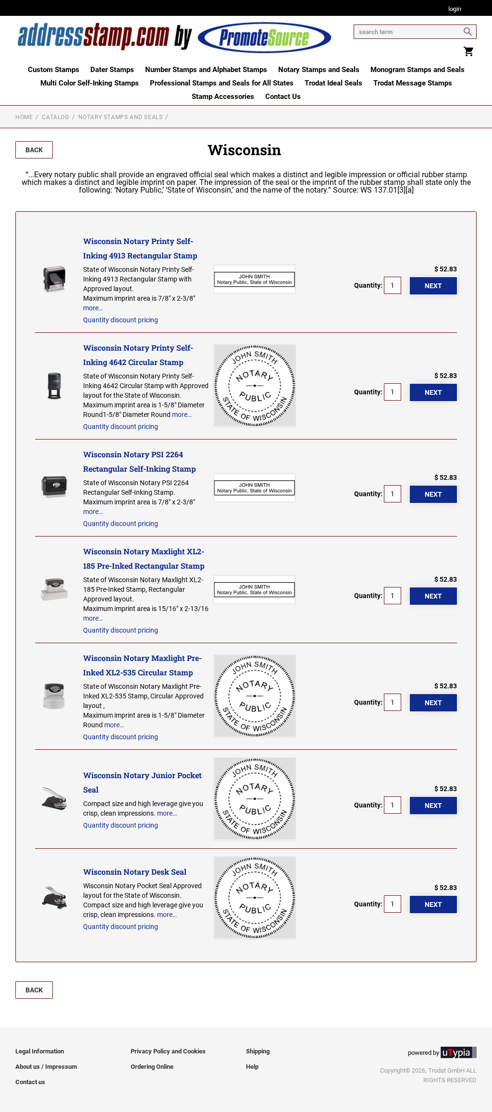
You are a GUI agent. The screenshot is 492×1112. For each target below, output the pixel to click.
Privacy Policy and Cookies (168, 1051)
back (34, 150)
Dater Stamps (112, 69)
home (24, 117)
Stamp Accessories (223, 96)
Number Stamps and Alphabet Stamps (206, 69)
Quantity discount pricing (120, 320)
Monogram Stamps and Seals (417, 69)
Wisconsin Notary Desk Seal (134, 872)
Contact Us (283, 96)
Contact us (30, 1082)
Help (252, 1066)
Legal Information (39, 1051)
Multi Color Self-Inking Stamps (89, 83)
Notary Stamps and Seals (318, 69)
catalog (55, 117)
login (454, 9)
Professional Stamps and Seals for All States (222, 83)
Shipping (258, 1051)
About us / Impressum (46, 1066)
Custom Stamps (53, 69)
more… (93, 308)
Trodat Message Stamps (412, 83)
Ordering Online (152, 1066)
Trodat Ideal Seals (333, 83)
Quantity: (368, 285)
